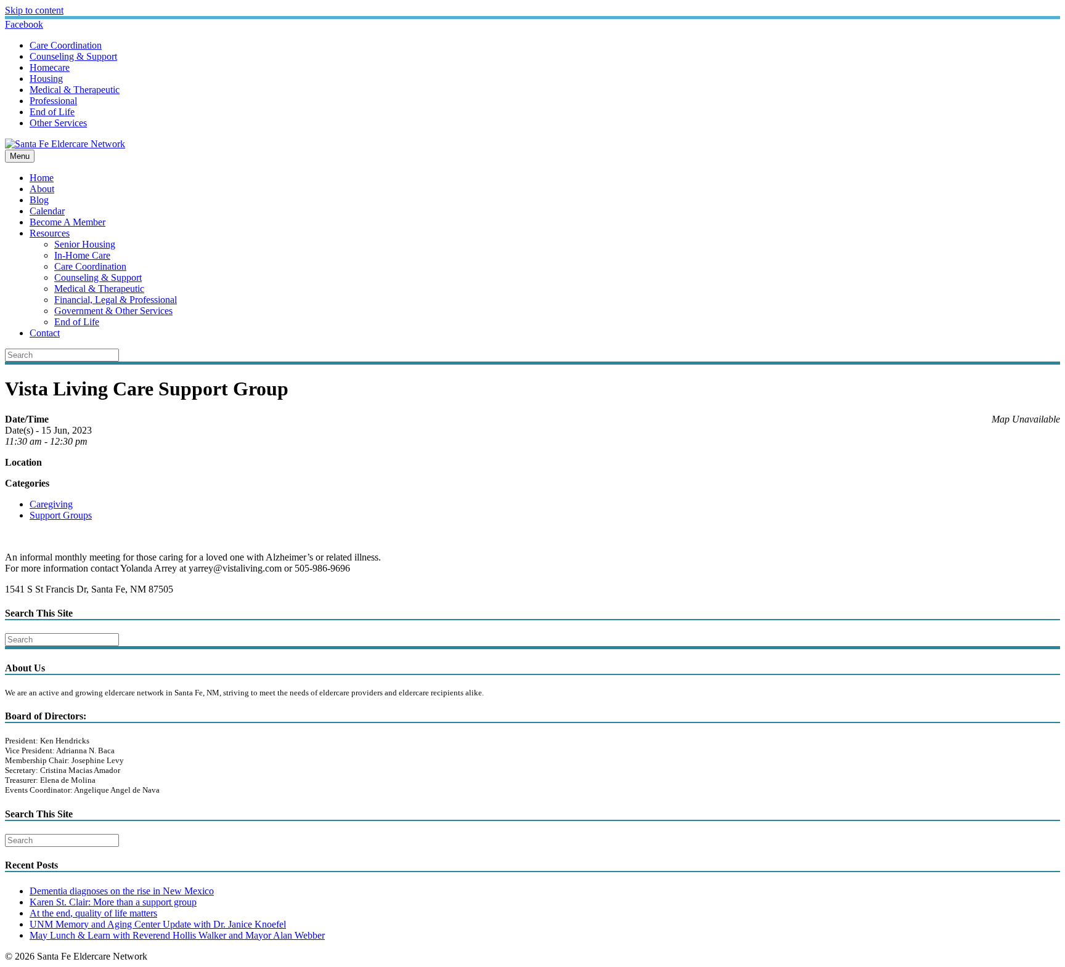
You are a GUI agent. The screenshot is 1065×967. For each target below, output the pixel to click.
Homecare (50, 67)
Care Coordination (66, 45)
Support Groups (61, 515)
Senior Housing (84, 244)
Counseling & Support (73, 56)
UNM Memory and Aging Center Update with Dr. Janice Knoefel (158, 924)
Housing (46, 78)
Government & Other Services (113, 310)
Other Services (58, 123)
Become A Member (67, 222)
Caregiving (51, 504)
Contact (45, 333)
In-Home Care (82, 255)
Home (42, 177)
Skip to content (34, 10)
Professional (53, 100)
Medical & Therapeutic (75, 89)
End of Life (52, 112)
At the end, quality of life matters (93, 913)
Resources (50, 233)
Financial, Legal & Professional (115, 299)
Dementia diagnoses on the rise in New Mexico (122, 891)
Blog (39, 200)
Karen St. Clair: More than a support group (113, 902)
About (42, 189)
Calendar (47, 211)
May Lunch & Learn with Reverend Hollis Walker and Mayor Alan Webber (177, 935)
